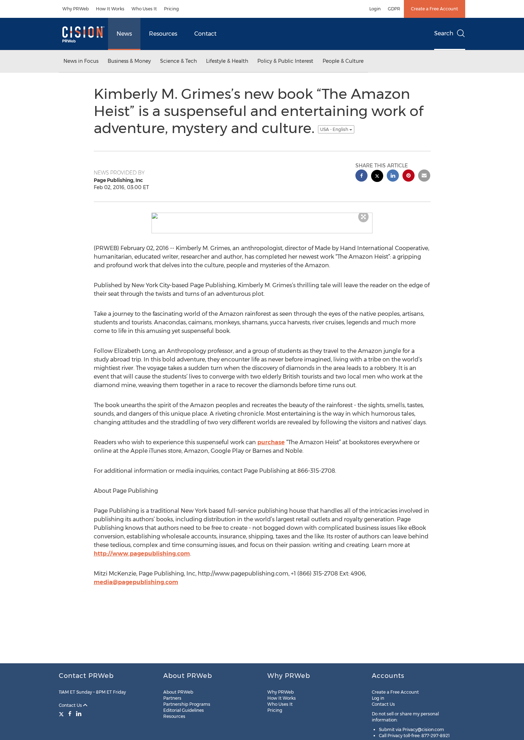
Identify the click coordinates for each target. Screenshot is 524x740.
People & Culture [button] (343, 61)
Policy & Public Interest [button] (285, 61)
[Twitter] (62, 713)
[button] (262, 216)
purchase (271, 442)
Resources (163, 33)
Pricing (171, 8)
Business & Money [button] (129, 61)
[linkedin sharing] (393, 176)
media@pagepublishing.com (136, 582)
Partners (172, 698)
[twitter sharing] (377, 177)
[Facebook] (70, 713)
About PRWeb (178, 692)
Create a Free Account (434, 8)
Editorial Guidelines (183, 710)
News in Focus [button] (80, 61)
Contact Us (71, 705)
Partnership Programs (186, 704)
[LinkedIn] (78, 713)
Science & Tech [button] (178, 61)
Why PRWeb (75, 8)
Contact (205, 33)
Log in (378, 698)
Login (375, 8)
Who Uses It (144, 8)
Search (443, 33)
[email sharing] (424, 176)
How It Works (110, 8)
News (124, 33)
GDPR (394, 8)
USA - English (334, 129)
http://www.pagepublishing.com (142, 553)
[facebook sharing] (361, 176)
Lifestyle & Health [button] (227, 61)
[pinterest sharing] (408, 176)
